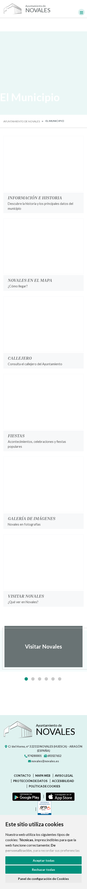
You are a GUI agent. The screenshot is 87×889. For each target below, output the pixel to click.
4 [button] (46, 679)
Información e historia (35, 197)
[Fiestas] (43, 401)
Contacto (22, 775)
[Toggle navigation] (81, 12)
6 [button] (59, 679)
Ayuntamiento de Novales (21, 121)
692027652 (54, 756)
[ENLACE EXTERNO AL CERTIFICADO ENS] (43, 809)
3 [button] (39, 679)
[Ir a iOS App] (59, 796)
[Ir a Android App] (25, 796)
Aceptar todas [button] (43, 860)
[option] (43, 646)
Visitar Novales (26, 596)
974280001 (34, 756)
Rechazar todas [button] (43, 869)
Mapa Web (42, 775)
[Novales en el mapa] (43, 246)
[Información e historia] (43, 164)
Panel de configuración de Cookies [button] (43, 879)
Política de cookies (44, 786)
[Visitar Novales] (43, 562)
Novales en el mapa (30, 280)
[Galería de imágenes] (43, 484)
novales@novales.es (45, 761)
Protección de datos (30, 781)
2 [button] (33, 679)
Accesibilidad (63, 781)
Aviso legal (64, 775)
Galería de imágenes (31, 518)
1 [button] (26, 679)
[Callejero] (43, 324)
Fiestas (16, 435)
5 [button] (53, 679)
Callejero (20, 358)
